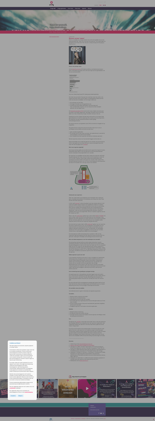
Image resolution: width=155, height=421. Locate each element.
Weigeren (20, 395)
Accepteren (13, 395)
